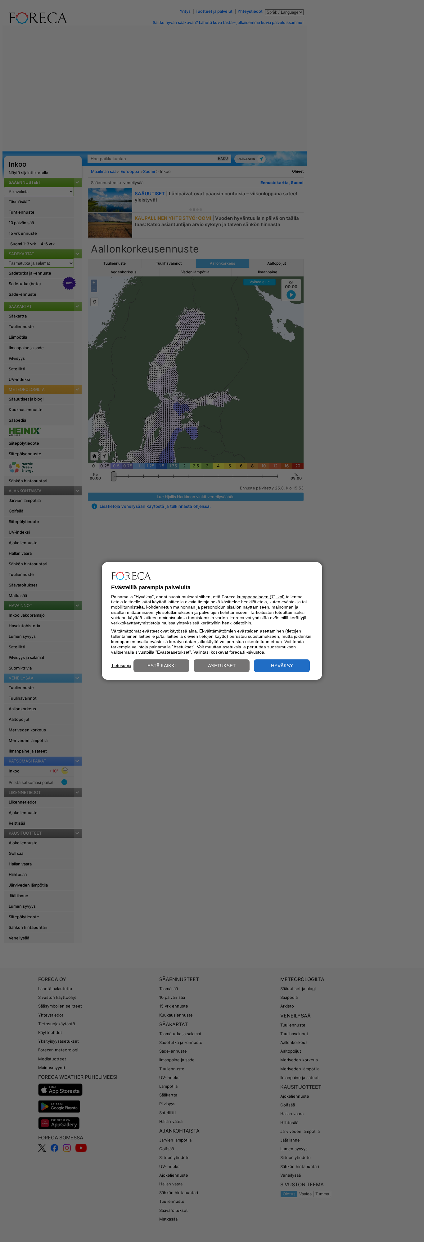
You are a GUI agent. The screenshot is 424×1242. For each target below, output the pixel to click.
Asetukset (222, 666)
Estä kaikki (161, 666)
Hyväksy (282, 666)
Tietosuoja (121, 665)
